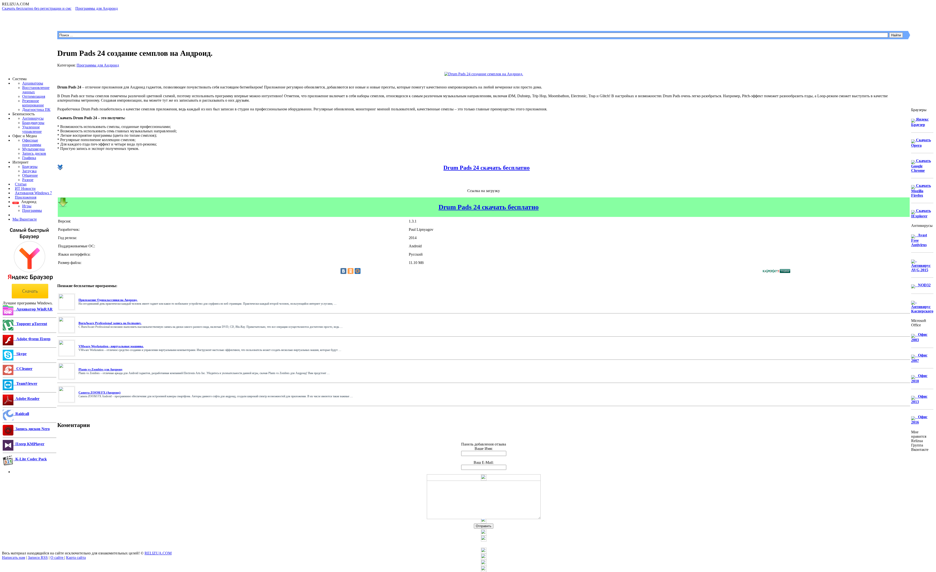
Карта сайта (76, 557)
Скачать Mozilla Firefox (921, 190)
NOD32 (923, 285)
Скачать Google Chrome (921, 166)
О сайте (57, 557)
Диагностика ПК (36, 109)
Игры (26, 206)
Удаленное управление (32, 129)
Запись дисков (34, 153)
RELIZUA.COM (158, 553)
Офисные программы (31, 142)
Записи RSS (38, 557)
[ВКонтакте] (343, 271)
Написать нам (13, 557)
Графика (29, 158)
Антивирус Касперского (922, 306)
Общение (30, 175)
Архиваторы (32, 83)
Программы (32, 210)
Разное (27, 180)
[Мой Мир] (358, 271)
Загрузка (29, 171)
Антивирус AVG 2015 (921, 265)
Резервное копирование (33, 103)
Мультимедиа (33, 149)
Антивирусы (33, 118)
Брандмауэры (33, 123)
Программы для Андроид (98, 65)
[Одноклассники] (350, 271)
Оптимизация (33, 96)
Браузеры (30, 167)
